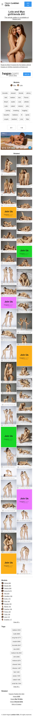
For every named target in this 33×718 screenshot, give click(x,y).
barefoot (14, 119)
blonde (21, 93)
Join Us (28, 4)
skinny (28, 93)
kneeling (16, 110)
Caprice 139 (8, 609)
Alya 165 (7, 601)
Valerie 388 (7, 588)
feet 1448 (16, 672)
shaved (13, 93)
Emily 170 (7, 599)
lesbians (15, 115)
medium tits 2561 (16, 653)
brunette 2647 (16, 645)
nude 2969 (16, 634)
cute (19, 102)
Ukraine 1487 (16, 668)
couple (6, 119)
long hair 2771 (16, 638)
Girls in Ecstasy (16, 704)
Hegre (12, 4)
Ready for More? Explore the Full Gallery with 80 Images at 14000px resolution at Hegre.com (16, 66)
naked (13, 106)
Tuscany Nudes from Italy (16, 694)
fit (21, 115)
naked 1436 (16, 680)
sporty (27, 115)
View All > (16, 622)
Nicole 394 (7, 586)
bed (6, 97)
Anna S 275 (8, 591)
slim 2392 (16, 657)
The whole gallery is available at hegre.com (16, 18)
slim (27, 106)
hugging (24, 110)
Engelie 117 (8, 620)
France (26, 97)
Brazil (6, 102)
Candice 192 (8, 596)
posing (8, 110)
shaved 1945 (16, 664)
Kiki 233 (6, 594)
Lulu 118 (7, 617)
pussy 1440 (16, 676)
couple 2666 (16, 641)
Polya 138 (7, 612)
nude (6, 106)
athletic (26, 102)
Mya (14, 85)
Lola (21, 85)
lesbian (12, 97)
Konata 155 (7, 604)
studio (13, 102)
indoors (20, 106)
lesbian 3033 (16, 630)
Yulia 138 (7, 614)
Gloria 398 (7, 583)
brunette (5, 93)
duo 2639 (16, 649)
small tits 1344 (16, 683)
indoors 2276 (16, 661)
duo (19, 97)
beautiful (6, 115)
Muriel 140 (7, 607)
